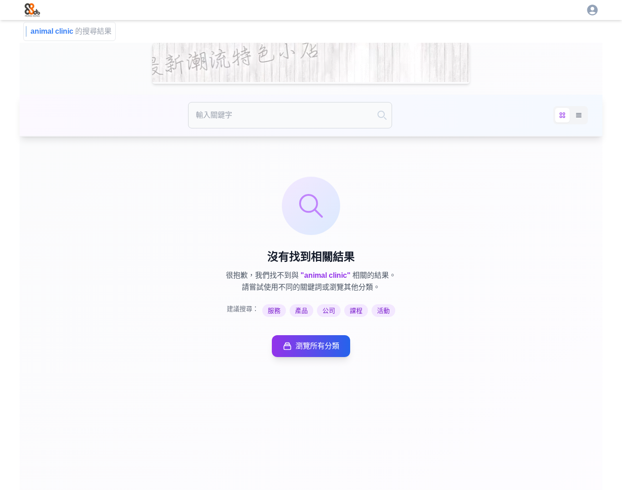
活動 (383, 310)
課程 (356, 310)
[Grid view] (562, 115)
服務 (274, 310)
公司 (328, 310)
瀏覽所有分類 (317, 346)
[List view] (578, 115)
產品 (301, 310)
